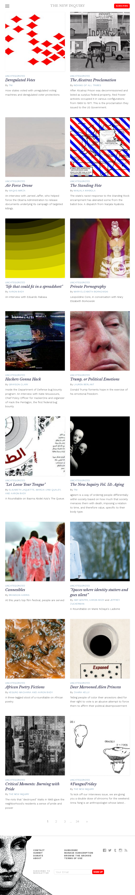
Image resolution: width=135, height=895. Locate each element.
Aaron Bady (16, 291)
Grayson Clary (18, 384)
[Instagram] (120, 850)
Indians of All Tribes (87, 85)
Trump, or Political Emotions (94, 379)
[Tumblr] (115, 850)
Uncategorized (15, 76)
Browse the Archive (77, 855)
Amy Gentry (81, 600)
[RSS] (126, 850)
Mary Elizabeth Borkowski (91, 291)
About (37, 858)
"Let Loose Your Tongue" (25, 484)
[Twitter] (110, 850)
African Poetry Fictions (24, 687)
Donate (38, 855)
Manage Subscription (78, 853)
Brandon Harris (19, 595)
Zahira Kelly (82, 692)
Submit (38, 853)
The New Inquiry (67, 6)
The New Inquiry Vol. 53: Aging (97, 484)
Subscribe (122, 6)
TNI (11, 85)
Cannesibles (15, 590)
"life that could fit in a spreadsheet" (34, 286)
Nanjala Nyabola (85, 190)
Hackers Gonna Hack (23, 379)
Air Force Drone (18, 185)
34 (77, 821)
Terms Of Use (73, 858)
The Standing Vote (86, 185)
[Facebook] (104, 850)
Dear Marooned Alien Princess (95, 687)
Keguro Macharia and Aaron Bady (31, 692)
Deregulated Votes (20, 80)
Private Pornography (88, 286)
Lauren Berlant (84, 384)
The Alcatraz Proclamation (93, 80)
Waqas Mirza (17, 190)
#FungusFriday (83, 784)
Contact (39, 850)
